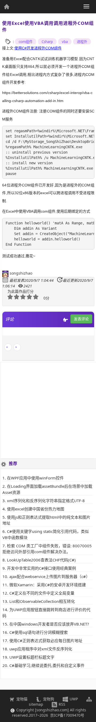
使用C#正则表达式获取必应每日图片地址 (45, 640)
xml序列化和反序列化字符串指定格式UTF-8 (46, 500)
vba (65, 41)
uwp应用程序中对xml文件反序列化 (40, 648)
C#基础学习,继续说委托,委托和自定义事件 (47, 665)
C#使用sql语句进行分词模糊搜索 (38, 632)
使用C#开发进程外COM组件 (38, 48)
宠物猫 (21, 698)
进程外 (82, 41)
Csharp (47, 41)
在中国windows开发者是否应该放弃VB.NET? (49, 624)
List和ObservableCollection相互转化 (42, 601)
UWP (73, 698)
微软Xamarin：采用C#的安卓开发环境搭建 (47, 584)
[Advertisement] (48, 410)
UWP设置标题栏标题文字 (31, 657)
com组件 (26, 41)
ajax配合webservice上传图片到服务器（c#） (49, 576)
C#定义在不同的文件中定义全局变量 (41, 593)
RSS (61, 704)
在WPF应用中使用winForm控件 (35, 478)
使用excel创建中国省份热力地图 (35, 509)
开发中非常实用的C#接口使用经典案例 (41, 568)
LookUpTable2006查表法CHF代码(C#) (41, 560)
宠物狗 (48, 698)
